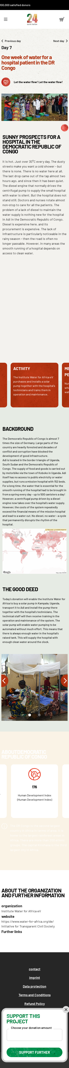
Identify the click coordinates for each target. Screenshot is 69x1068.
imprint (34, 977)
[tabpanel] (34, 687)
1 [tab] (28, 716)
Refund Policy (34, 1004)
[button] (5, 19)
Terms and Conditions (35, 995)
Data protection (34, 986)
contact (34, 969)
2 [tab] (39, 716)
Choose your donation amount (31, 1027)
